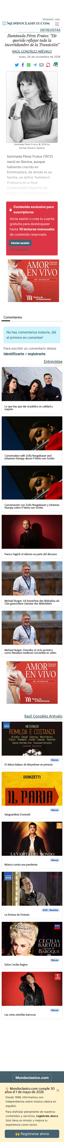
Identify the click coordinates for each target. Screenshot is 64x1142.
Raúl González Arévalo (32, 51)
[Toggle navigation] (57, 24)
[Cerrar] (58, 1090)
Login (57, 19)
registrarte (36, 354)
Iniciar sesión (20, 243)
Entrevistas (50, 30)
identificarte (14, 354)
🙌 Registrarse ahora (32, 1134)
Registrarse (48, 19)
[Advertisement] (32, 8)
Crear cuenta (20, 249)
